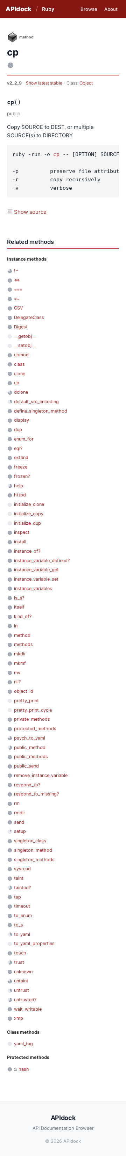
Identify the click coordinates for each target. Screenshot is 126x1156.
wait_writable (28, 1009)
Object (86, 83)
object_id (23, 691)
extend (21, 457)
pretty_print (26, 700)
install (20, 541)
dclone (21, 392)
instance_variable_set (36, 579)
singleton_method (33, 850)
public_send (26, 766)
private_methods (32, 719)
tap (17, 897)
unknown (23, 971)
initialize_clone (29, 504)
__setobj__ (25, 345)
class (19, 364)
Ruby (48, 9)
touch (20, 952)
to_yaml (22, 934)
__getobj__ (25, 336)
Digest (21, 326)
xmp (18, 1018)
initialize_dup (27, 523)
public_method (30, 747)
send (19, 822)
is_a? (19, 598)
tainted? (22, 887)
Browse (88, 9)
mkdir (20, 653)
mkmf (20, 663)
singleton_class (30, 840)
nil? (17, 681)
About (111, 9)
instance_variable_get (36, 569)
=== (18, 289)
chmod (21, 354)
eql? (18, 448)
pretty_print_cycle (33, 710)
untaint (21, 980)
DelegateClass (29, 317)
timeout (22, 906)
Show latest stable (44, 83)
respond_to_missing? (36, 794)
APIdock (18, 9)
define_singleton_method (40, 411)
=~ (17, 298)
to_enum (23, 915)
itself (19, 607)
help (18, 485)
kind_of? (22, 616)
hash (24, 1069)
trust (19, 962)
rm (17, 803)
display (21, 420)
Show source (30, 212)
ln (16, 625)
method (22, 635)
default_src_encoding (36, 401)
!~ (16, 270)
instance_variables (33, 588)
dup (18, 429)
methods (23, 644)
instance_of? (27, 551)
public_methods (31, 756)
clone (19, 373)
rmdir (19, 812)
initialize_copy (28, 513)
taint (18, 878)
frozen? (22, 476)
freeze (20, 467)
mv (17, 672)
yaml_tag (23, 1043)
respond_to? (27, 784)
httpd (20, 494)
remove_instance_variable (41, 775)
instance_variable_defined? (42, 560)
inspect (21, 532)
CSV (18, 308)
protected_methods (35, 728)
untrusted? (25, 999)
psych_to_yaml (29, 738)
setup (20, 831)
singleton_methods (34, 859)
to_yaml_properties (34, 943)
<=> (17, 280)
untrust (21, 990)
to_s (18, 925)
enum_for (24, 439)
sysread (22, 868)
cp (56, 154)
